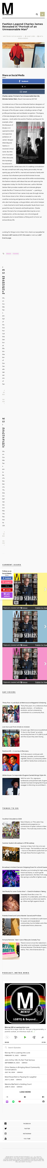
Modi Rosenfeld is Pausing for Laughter (21, 1077)
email (25, 92)
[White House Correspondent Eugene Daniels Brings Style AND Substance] (11, 786)
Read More (4, 400)
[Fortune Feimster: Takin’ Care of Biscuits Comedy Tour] (11, 951)
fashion (16, 253)
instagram (8, 582)
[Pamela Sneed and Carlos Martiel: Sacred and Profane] (11, 926)
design (8, 253)
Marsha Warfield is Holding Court (18, 1084)
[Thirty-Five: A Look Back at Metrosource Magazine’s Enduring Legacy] (11, 713)
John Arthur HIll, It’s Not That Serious (20, 1060)
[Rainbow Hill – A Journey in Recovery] (11, 762)
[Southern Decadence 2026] (11, 830)
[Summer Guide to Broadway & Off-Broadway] (11, 854)
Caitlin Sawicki (16, 36)
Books (25, 38)
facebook (25, 81)
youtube (8, 590)
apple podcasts (7, 595)
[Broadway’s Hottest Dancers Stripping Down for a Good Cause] (11, 878)
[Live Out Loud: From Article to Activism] (11, 738)
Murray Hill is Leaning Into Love (17, 1053)
